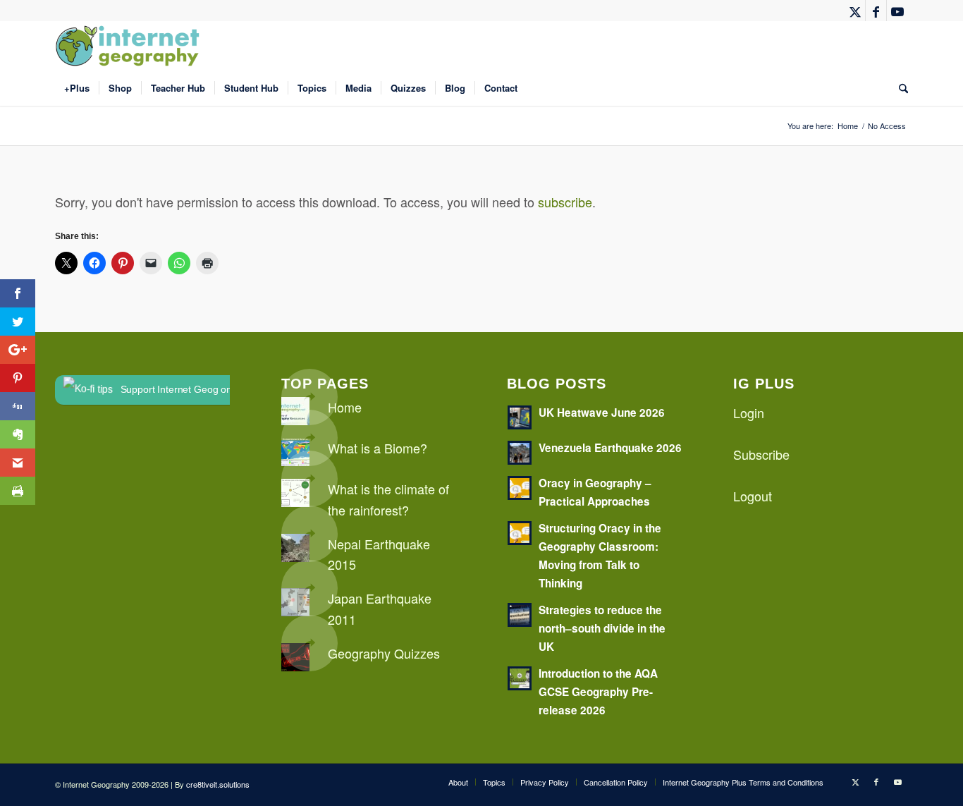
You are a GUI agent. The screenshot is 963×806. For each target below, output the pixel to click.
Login (748, 412)
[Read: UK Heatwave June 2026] (519, 417)
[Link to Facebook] (876, 10)
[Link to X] (855, 10)
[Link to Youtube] (897, 10)
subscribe (565, 202)
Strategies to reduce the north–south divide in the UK (602, 628)
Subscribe (761, 454)
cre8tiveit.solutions (218, 784)
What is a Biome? (377, 448)
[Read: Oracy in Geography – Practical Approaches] (519, 488)
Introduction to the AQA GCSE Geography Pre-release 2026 (598, 692)
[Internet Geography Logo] (129, 46)
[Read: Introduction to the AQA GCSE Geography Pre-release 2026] (519, 678)
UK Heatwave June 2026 (602, 412)
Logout (752, 496)
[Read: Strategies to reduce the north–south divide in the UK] (519, 615)
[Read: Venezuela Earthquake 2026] (519, 452)
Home (345, 407)
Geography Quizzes (384, 653)
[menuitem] (77, 88)
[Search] (899, 88)
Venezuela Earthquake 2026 (610, 448)
